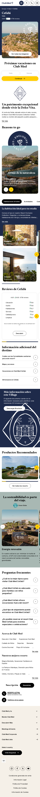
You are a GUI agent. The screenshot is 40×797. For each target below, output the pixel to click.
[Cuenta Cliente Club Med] (26, 3)
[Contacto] (32, 3)
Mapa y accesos (8, 364)
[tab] (12, 201)
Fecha (10, 73)
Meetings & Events (8, 729)
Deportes (20, 643)
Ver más (5, 121)
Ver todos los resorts (20, 486)
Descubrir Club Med (9, 639)
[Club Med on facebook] (17, 768)
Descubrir (19, 333)
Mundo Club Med (8, 717)
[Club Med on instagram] (11, 768)
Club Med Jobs (7, 739)
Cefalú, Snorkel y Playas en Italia (13, 674)
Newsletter (27, 685)
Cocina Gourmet (7, 647)
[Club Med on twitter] (23, 768)
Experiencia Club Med (27, 639)
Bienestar (30, 643)
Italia (9, 9)
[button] (20, 40)
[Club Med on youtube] (28, 768)
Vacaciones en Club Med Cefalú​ (14, 371)
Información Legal (20, 780)
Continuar (18, 79)
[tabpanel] (20, 162)
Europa (4, 9)
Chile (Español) (10, 753)
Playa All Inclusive (22, 647)
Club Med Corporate (9, 734)
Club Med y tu (7, 711)
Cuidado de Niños (8, 643)
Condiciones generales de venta (20, 776)
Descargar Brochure (14, 408)
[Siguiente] (11, 189)
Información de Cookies (20, 792)
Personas (29, 73)
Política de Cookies (20, 788)
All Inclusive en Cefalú (10, 380)
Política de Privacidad (20, 784)
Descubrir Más (7, 723)
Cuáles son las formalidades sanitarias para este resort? (16, 357)
